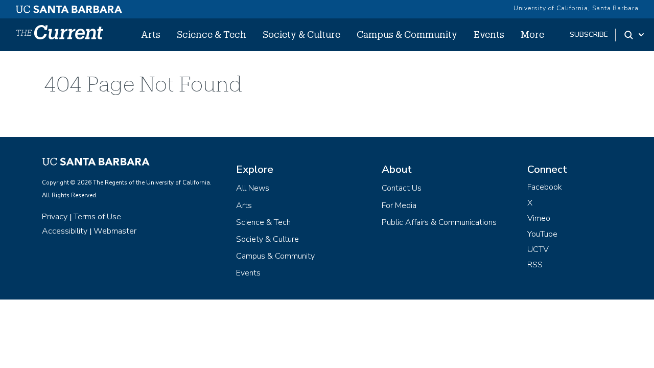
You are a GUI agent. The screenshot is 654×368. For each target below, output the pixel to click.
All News (252, 188)
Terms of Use (97, 216)
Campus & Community (407, 34)
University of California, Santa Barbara (576, 8)
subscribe (589, 34)
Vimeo (538, 218)
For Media (399, 205)
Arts (150, 34)
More (532, 34)
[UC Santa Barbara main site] (69, 6)
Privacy (54, 216)
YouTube (542, 234)
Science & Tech (211, 34)
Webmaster (115, 231)
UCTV (538, 249)
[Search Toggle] (635, 35)
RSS (535, 264)
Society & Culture (301, 34)
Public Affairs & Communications (439, 222)
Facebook (544, 187)
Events (489, 34)
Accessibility (64, 231)
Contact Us (402, 188)
